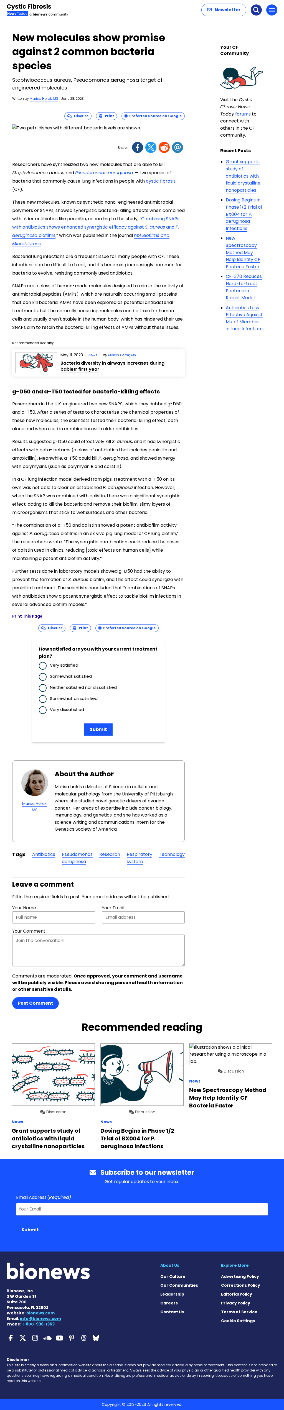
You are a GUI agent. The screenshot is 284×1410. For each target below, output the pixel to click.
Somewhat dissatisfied (74, 698)
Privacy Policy (235, 1303)
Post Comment (35, 1003)
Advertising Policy (240, 1276)
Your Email (113, 908)
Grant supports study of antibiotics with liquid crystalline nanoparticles (243, 175)
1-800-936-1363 (38, 1324)
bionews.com (40, 1313)
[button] (223, 10)
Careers (169, 1303)
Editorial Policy (236, 1294)
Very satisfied (64, 665)
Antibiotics (43, 854)
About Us (169, 1265)
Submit (98, 729)
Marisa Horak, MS (44, 98)
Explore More (235, 1265)
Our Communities (179, 1285)
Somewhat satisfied (71, 676)
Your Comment (28, 931)
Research (109, 854)
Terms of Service (239, 1312)
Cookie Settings (238, 1321)
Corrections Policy (240, 1285)
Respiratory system (139, 858)
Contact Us (172, 1312)
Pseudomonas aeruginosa (104, 173)
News (92, 355)
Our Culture (173, 1276)
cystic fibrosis (161, 181)
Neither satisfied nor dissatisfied (83, 687)
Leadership (172, 1294)
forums (243, 114)
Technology (172, 854)
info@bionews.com (40, 1318)
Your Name (24, 908)
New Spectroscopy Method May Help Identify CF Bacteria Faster (243, 252)
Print (108, 116)
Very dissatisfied (67, 709)
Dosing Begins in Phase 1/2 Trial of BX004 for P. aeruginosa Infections (244, 214)
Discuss (80, 116)
